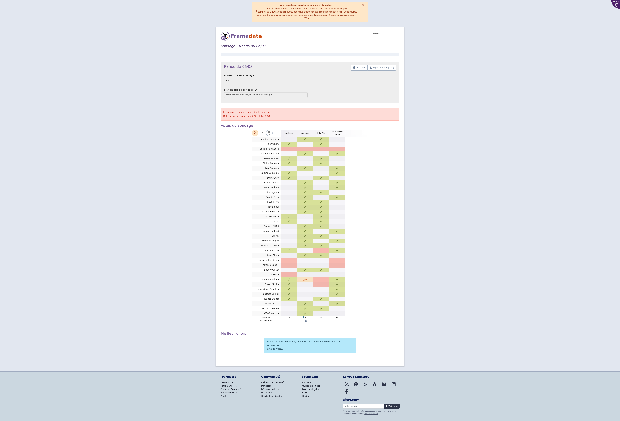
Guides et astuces (311, 386)
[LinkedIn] (393, 386)
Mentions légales (310, 389)
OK (396, 34)
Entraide (306, 382)
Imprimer (360, 68)
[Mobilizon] (374, 386)
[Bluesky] (384, 386)
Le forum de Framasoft (272, 382)
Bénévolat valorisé (270, 389)
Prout (223, 396)
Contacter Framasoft (231, 389)
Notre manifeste (228, 386)
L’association (226, 382)
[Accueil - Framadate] (293, 36)
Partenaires (267, 392)
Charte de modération (272, 396)
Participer (266, 386)
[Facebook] (346, 393)
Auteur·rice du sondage (239, 75)
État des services (228, 392)
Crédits (305, 396)
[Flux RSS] (346, 386)
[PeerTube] (365, 386)
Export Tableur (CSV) (383, 68)
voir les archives (371, 414)
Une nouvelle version (291, 5)
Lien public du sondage (239, 90)
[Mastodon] (356, 386)
